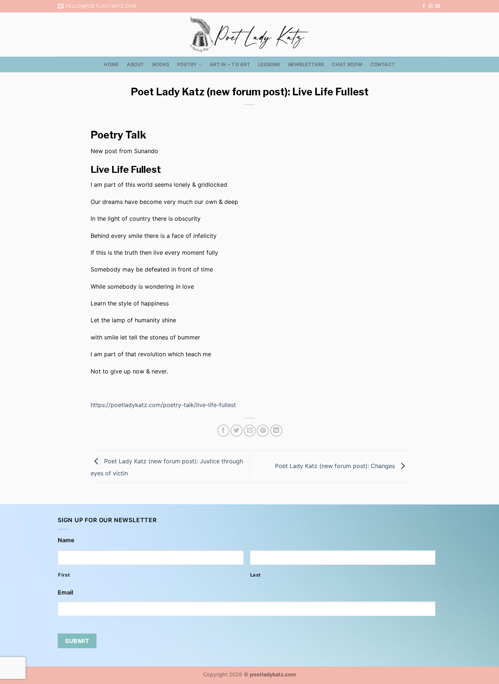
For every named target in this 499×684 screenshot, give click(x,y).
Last (255, 575)
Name (66, 540)
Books (160, 64)
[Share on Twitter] (237, 431)
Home (111, 64)
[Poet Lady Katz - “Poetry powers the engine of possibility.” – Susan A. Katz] (249, 34)
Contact (382, 64)
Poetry (187, 64)
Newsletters (306, 64)
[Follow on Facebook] (424, 6)
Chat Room (347, 64)
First (64, 575)
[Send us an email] (437, 6)
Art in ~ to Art (230, 64)
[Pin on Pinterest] (263, 431)
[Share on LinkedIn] (276, 431)
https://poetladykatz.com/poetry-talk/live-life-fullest (163, 404)
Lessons (269, 64)
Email (65, 592)
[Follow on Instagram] (430, 6)
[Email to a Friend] (250, 431)
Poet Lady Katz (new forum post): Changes (336, 466)
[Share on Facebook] (223, 431)
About (135, 64)
